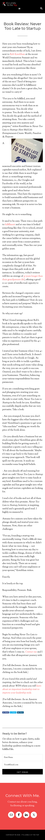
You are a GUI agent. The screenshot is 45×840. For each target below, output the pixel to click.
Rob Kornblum (17, 54)
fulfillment (10, 224)
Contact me (31, 652)
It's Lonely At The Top (18, 4)
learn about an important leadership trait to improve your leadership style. (21, 689)
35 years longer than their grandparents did (22, 278)
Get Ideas (22, 772)
